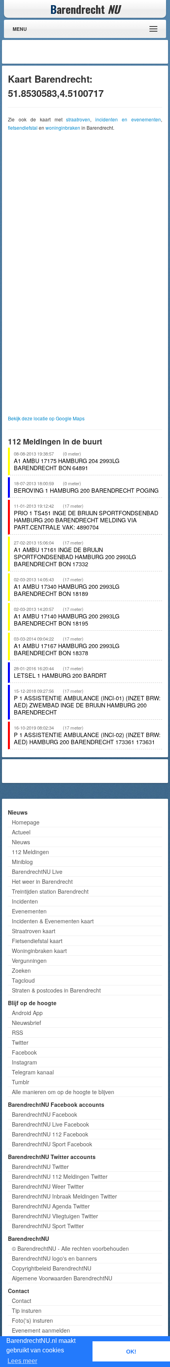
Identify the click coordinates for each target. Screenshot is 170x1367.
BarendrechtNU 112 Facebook (50, 1134)
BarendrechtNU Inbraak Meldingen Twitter (64, 1196)
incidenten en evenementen (128, 119)
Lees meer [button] (22, 1361)
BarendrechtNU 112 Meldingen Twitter (60, 1176)
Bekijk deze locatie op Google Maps (46, 418)
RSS (17, 1032)
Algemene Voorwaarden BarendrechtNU (62, 1278)
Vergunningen (29, 960)
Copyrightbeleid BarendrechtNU (51, 1268)
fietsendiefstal (23, 127)
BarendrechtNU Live (37, 871)
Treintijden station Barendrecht (50, 891)
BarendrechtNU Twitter (40, 1166)
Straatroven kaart (33, 931)
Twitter (20, 1042)
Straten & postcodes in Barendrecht (56, 990)
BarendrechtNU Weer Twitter (48, 1186)
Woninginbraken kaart (39, 951)
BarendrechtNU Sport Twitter (48, 1226)
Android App (27, 1013)
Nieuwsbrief (26, 1023)
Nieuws (21, 842)
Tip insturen (27, 1310)
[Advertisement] (103, 52)
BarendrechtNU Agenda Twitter (51, 1206)
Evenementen (29, 911)
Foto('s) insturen (32, 1320)
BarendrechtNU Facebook (44, 1114)
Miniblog (22, 862)
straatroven (78, 119)
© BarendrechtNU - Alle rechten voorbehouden (70, 1248)
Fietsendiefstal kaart (37, 941)
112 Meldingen (30, 852)
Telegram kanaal (33, 1072)
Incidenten (25, 901)
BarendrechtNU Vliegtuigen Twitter (55, 1216)
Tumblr (20, 1082)
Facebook (24, 1052)
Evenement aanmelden (41, 1330)
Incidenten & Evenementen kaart (53, 921)
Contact (21, 1301)
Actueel (21, 832)
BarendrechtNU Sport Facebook (52, 1144)
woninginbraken (62, 127)
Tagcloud (23, 980)
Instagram (24, 1062)
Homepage (26, 822)
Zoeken (21, 970)
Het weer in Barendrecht (42, 881)
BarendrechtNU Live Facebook (50, 1124)
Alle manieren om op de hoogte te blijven (63, 1092)
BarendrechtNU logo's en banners (54, 1258)
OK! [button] (131, 1351)
